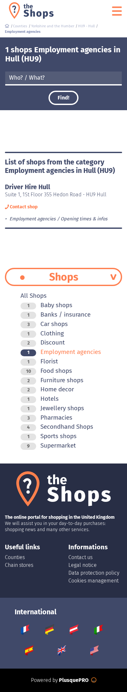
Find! (63, 98)
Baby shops (49, 305)
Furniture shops (55, 380)
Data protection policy (93, 573)
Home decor (50, 389)
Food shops (49, 370)
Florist (42, 361)
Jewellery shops (55, 408)
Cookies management (93, 581)
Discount (46, 342)
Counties (15, 557)
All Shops (34, 295)
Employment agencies (64, 352)
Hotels (43, 398)
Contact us (80, 557)
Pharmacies (49, 417)
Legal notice (82, 565)
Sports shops (52, 436)
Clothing (45, 333)
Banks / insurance (59, 314)
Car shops (47, 324)
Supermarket (51, 445)
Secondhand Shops (60, 426)
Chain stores (19, 565)
